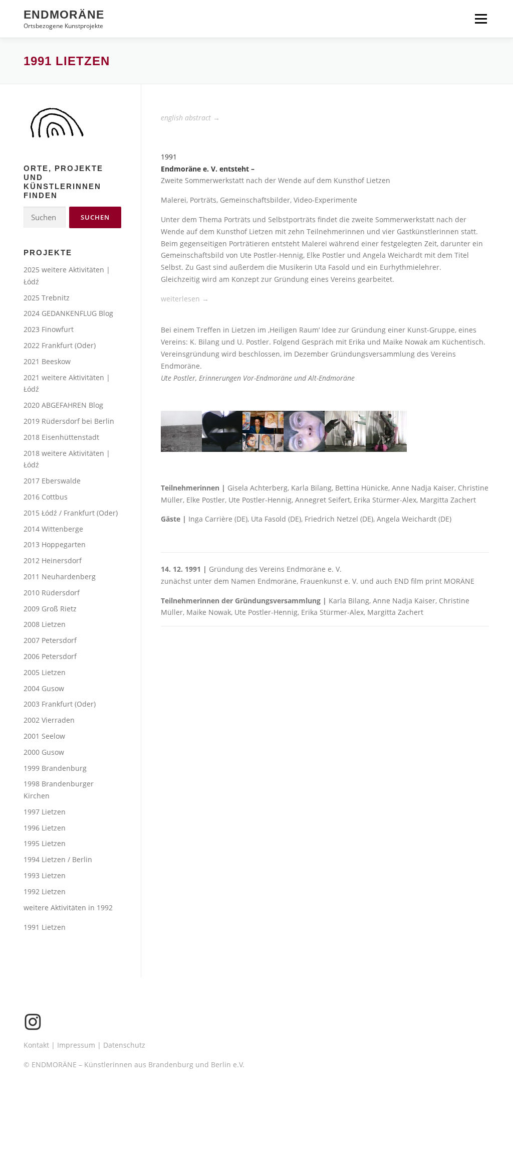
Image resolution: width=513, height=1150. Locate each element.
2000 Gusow (44, 752)
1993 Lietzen (45, 875)
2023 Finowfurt (49, 329)
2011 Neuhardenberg (60, 576)
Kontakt (36, 1045)
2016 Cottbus (46, 497)
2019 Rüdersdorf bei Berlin (69, 421)
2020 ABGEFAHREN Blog (63, 405)
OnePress (270, 1126)
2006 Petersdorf (50, 656)
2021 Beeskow (47, 361)
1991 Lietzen (45, 927)
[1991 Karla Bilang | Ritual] (181, 430)
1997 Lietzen (45, 811)
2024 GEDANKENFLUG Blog (68, 313)
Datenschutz (124, 1045)
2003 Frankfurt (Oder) (60, 704)
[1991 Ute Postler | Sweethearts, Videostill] (304, 430)
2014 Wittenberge (53, 529)
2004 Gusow (44, 688)
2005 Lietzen (45, 672)
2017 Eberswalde (52, 480)
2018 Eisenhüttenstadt (61, 437)
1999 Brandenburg (55, 768)
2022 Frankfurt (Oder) (60, 345)
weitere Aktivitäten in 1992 (68, 907)
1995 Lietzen (45, 843)
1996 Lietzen (45, 828)
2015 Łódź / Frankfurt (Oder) (71, 513)
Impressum (76, 1045)
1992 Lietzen (45, 891)
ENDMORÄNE (64, 14)
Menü (480, 19)
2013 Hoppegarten (55, 544)
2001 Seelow (44, 736)
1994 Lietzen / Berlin (58, 859)
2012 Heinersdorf (53, 560)
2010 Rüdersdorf (52, 592)
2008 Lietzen (45, 624)
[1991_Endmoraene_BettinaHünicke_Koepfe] (263, 430)
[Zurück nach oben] (470, 1103)
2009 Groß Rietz (50, 608)
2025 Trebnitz (47, 297)
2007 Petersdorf (50, 640)
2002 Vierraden (49, 720)
